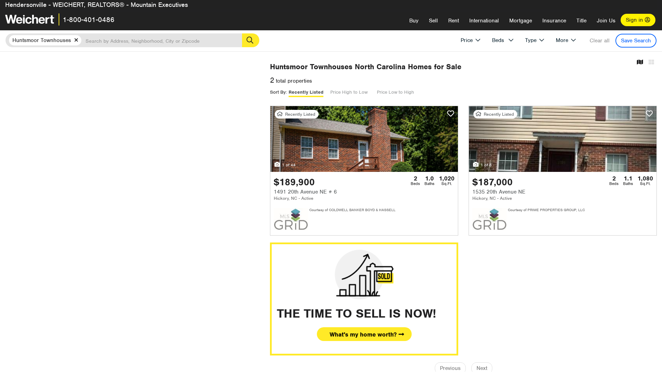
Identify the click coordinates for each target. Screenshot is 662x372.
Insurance (554, 20)
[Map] (640, 62)
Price (467, 40)
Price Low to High (395, 92)
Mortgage (520, 20)
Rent (453, 20)
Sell (433, 20)
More (562, 40)
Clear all (600, 40)
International (484, 20)
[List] (651, 62)
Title (581, 20)
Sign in (635, 20)
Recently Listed (306, 92)
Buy (414, 20)
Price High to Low (349, 92)
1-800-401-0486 (88, 19)
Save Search (636, 40)
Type (530, 40)
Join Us (606, 20)
